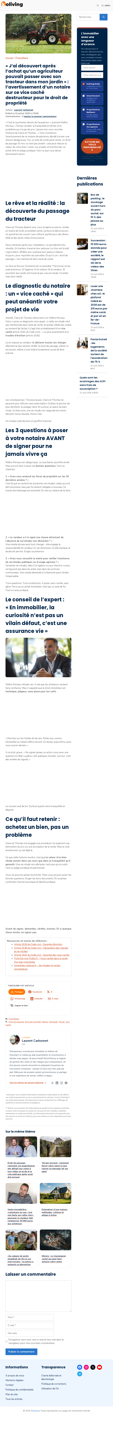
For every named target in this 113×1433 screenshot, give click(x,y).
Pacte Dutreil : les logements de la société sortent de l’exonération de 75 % (99, 350)
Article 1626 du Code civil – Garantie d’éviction (38, 944)
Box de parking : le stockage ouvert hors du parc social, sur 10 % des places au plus (98, 209)
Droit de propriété (33, 1021)
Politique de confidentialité (19, 1389)
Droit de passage (16, 1021)
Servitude (53, 1021)
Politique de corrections (53, 1383)
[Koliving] (12, 5)
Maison (45, 1021)
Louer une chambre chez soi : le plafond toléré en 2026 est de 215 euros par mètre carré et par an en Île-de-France (99, 304)
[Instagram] (61, 1083)
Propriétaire (21, 58)
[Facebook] (66, 1083)
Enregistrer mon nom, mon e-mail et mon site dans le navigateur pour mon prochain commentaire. (36, 1341)
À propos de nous (15, 1375)
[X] (52, 1083)
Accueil (9, 58)
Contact (10, 1385)
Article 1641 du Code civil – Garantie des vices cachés (41, 955)
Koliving (34, 1410)
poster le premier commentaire (40, 116)
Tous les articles (14, 1399)
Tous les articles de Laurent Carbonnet (27, 1082)
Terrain (62, 1021)
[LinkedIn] (57, 1083)
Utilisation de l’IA (50, 1388)
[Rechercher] (103, 17)
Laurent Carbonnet (23, 110)
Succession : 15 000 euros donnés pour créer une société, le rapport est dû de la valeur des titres (99, 255)
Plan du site (12, 1394)
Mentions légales (14, 1380)
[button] (97, 5)
